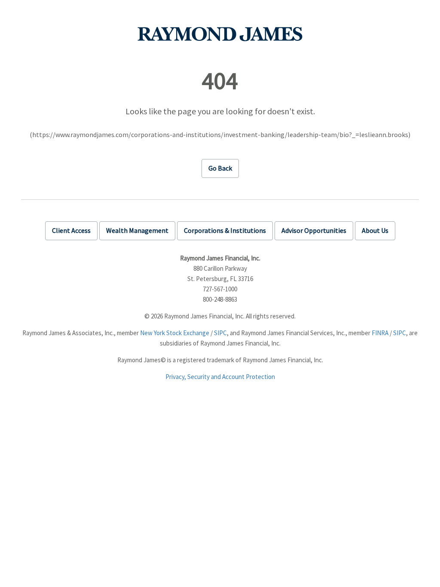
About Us (375, 230)
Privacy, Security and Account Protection (220, 377)
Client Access (71, 230)
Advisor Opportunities (313, 230)
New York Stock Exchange (174, 333)
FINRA (380, 333)
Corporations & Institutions (225, 230)
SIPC (220, 333)
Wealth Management (137, 230)
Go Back (220, 168)
